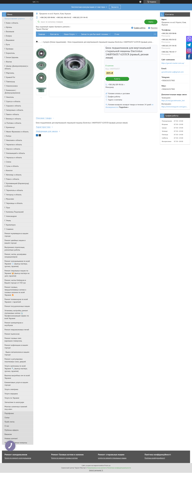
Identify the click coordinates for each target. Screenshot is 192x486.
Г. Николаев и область (13, 140)
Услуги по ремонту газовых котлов (64, 458)
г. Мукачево (9, 199)
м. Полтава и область (13, 123)
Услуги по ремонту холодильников (18, 458)
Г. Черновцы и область (13, 203)
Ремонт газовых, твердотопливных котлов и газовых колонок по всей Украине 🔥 (15, 291)
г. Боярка (8, 36)
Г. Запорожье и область (14, 110)
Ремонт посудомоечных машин (17, 306)
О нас (7, 426)
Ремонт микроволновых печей (17, 329)
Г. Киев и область (11, 23)
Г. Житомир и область (13, 175)
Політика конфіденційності (155, 458)
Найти (151, 22)
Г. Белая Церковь (11, 57)
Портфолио (9, 413)
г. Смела (8, 162)
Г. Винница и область (13, 118)
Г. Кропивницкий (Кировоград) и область (17, 184)
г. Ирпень (8, 27)
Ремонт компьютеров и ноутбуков (14, 323)
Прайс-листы (9, 422)
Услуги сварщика (11, 393)
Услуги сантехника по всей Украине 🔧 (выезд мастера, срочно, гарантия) (16, 368)
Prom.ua (107, 465)
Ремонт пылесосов (12, 334)
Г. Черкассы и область (13, 157)
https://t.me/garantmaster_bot (173, 100)
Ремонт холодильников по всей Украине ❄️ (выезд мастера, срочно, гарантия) (17, 264)
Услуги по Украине (12, 398)
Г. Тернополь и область (14, 190)
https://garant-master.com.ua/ (172, 63)
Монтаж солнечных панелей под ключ (16, 407)
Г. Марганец (9, 73)
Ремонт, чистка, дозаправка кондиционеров (15, 255)
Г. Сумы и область (12, 166)
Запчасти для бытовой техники (94, 34)
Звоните (115, 7)
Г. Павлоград (10, 81)
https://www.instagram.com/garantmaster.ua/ (175, 106)
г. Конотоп (9, 170)
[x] (40, 135)
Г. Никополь (9, 97)
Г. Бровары (9, 49)
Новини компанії (11, 438)
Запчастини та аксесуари (14, 402)
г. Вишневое (9, 40)
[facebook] (37, 135)
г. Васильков (9, 31)
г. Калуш (8, 136)
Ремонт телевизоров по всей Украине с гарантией (16, 300)
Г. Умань (8, 220)
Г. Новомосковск (11, 86)
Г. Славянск (9, 229)
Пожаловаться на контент (96, 468)
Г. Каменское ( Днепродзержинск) (12, 91)
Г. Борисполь (10, 53)
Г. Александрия (11, 216)
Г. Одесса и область (12, 101)
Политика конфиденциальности (119, 468)
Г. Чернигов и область (13, 144)
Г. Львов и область (12, 114)
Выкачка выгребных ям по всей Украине (17, 376)
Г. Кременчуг (10, 127)
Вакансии (8, 434)
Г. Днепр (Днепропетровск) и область (16, 67)
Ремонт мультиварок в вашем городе (16, 234)
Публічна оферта (11, 430)
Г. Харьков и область (13, 106)
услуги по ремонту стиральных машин (112, 458)
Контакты (54, 34)
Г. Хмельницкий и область (15, 153)
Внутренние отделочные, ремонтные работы (15, 248)
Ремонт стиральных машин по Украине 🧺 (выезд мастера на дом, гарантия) (17, 273)
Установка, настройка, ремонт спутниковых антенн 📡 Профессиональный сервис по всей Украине (17, 314)
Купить (117, 78)
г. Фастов (8, 62)
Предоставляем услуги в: (15, 18)
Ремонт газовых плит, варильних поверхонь (13, 339)
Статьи (7, 417)
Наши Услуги (69, 34)
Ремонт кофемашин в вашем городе (16, 346)
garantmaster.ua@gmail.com (172, 72)
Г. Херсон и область (12, 149)
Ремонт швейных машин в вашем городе (15, 241)
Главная (42, 34)
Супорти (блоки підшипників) (54, 42)
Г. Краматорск (10, 225)
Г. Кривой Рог (10, 77)
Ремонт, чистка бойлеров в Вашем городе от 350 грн (15, 281)
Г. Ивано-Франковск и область (16, 131)
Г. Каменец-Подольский (14, 212)
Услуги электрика (11, 389)
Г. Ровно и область (12, 179)
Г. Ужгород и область (13, 194)
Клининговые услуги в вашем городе (16, 383)
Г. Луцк (7, 207)
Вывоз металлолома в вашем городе (17, 353)
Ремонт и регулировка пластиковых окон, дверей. (15, 360)
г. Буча (7, 44)
